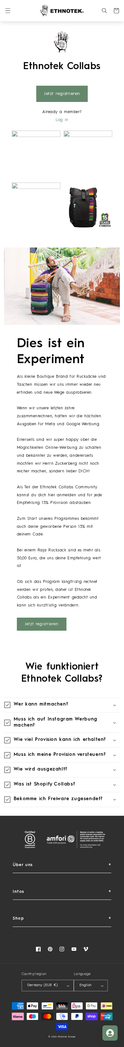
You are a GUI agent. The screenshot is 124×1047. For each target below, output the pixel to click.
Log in (62, 120)
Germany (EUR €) (42, 985)
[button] (8, 11)
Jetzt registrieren (62, 93)
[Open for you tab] (110, 1033)
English (85, 985)
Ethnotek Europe (67, 1037)
